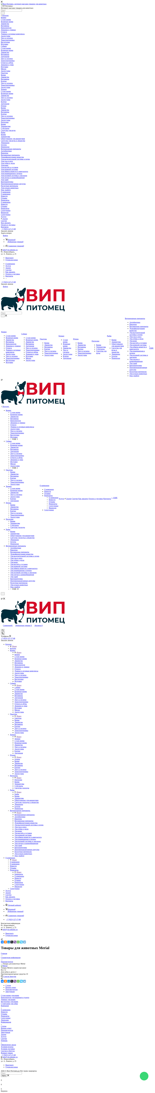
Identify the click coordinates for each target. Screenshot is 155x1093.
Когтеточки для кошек (9, 1002)
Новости (4, 1012)
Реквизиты (19, 874)
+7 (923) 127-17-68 (8, 229)
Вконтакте (9, 258)
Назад (14, 646)
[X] (11, 942)
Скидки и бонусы (8, 1051)
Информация (6, 1022)
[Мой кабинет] (2, 597)
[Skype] (21, 942)
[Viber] (15, 942)
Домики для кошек (8, 1000)
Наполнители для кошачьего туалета (15, 997)
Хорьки (17, 739)
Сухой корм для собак (9, 1004)
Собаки (17, 687)
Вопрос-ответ (6, 1028)
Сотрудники (5, 1018)
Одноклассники (11, 260)
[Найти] (3, 13)
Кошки (17, 655)
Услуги (3, 1036)
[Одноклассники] (5, 942)
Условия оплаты (7, 1047)
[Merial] (4, 966)
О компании (15, 862)
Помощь (4, 1041)
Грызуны (18, 718)
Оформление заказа (8, 1045)
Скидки (4, 1039)
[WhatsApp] (18, 942)
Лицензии (5, 1020)
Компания (5, 1006)
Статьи (3, 1026)
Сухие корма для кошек (10, 995)
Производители (7, 1030)
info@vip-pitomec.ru (10, 250)
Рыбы (17, 794)
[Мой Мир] (8, 942)
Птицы (17, 759)
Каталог (13, 648)
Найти (4, 1076)
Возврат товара (7, 1053)
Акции (3, 1034)
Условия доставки (8, 1049)
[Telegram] (24, 942)
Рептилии (18, 780)
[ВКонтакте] (2, 942)
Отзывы (4, 1014)
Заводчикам (5, 1032)
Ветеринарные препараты (25, 815)
